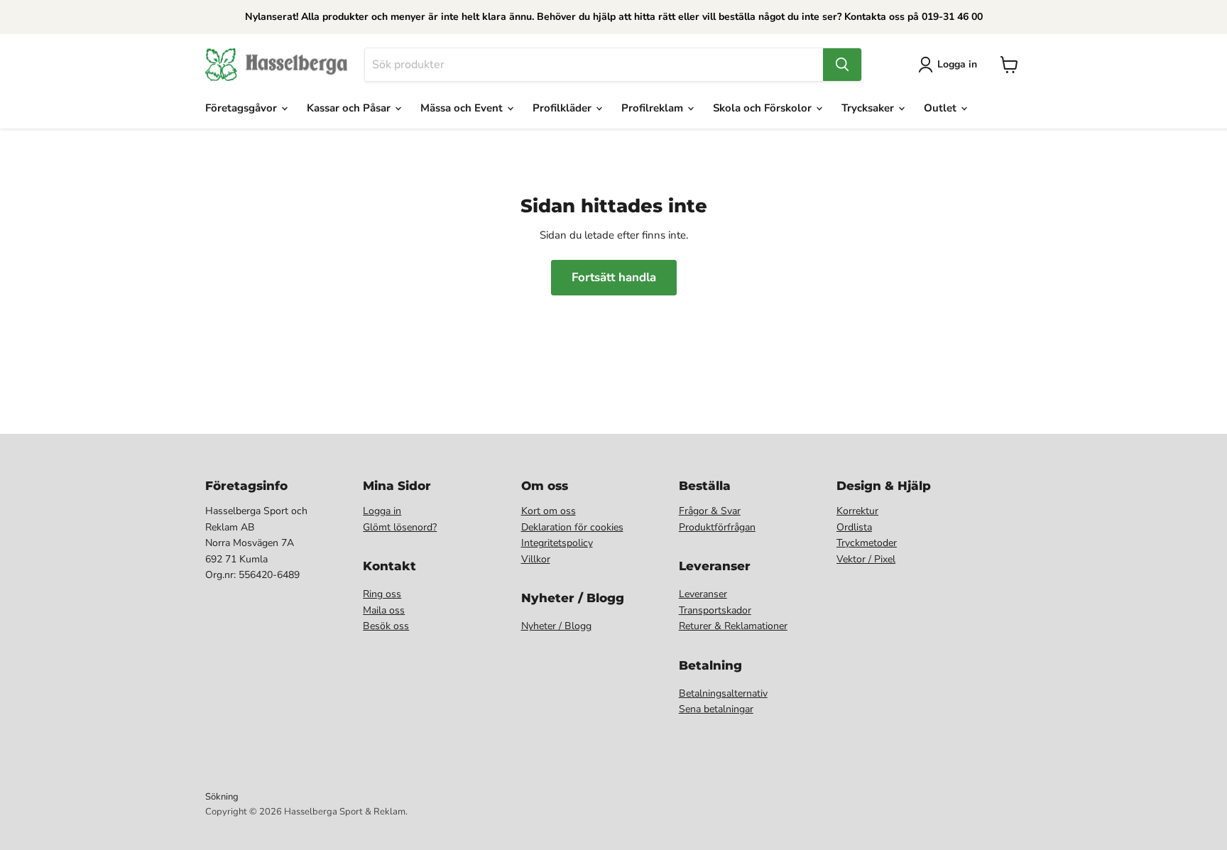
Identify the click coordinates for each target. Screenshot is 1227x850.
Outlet (941, 108)
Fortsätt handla (614, 277)
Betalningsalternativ (723, 693)
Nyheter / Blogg (556, 626)
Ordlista (854, 527)
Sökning (222, 796)
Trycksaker (869, 108)
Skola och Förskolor (763, 108)
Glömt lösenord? (400, 527)
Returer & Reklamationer (733, 626)
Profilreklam (653, 108)
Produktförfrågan (717, 527)
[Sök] (842, 64)
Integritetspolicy (557, 543)
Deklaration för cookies (572, 527)
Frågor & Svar (710, 511)
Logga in (382, 511)
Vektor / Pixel (865, 559)
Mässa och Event (463, 108)
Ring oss (382, 594)
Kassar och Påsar (350, 108)
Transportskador (715, 610)
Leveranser (703, 594)
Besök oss (386, 626)
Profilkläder (563, 108)
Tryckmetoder (866, 543)
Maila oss (384, 610)
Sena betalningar (716, 709)
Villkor (535, 559)
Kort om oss (548, 511)
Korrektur (857, 511)
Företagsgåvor (242, 108)
